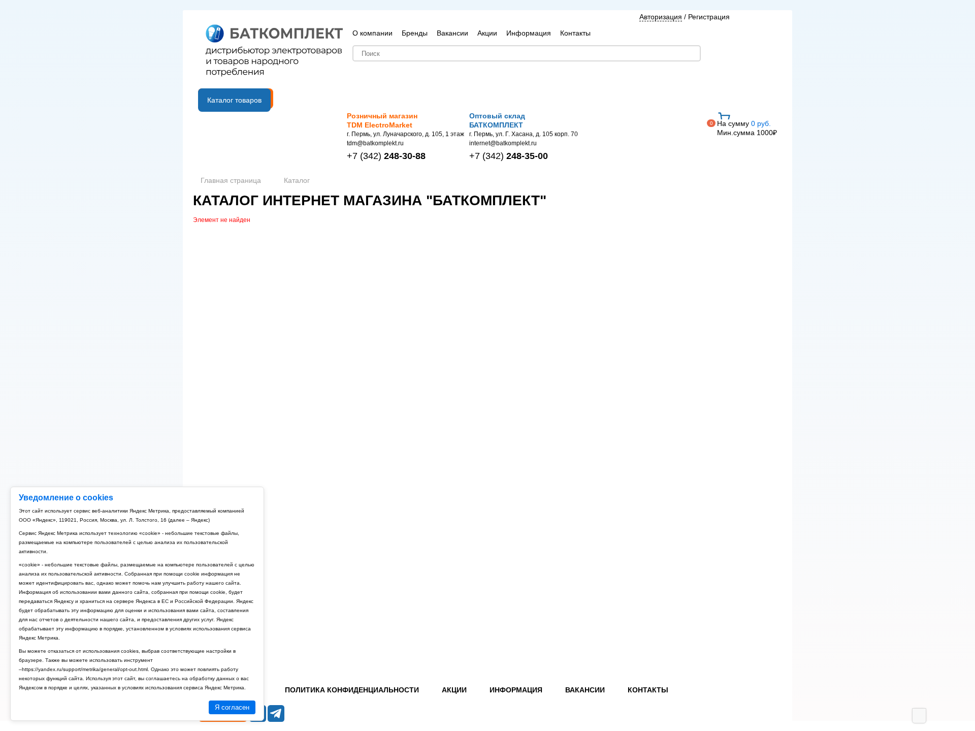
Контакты (575, 33)
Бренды (415, 33)
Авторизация (660, 17)
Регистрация (709, 17)
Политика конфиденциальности (352, 690)
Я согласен (232, 707)
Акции (487, 33)
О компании (372, 33)
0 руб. (747, 128)
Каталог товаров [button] (234, 100)
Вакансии (452, 33)
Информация (528, 33)
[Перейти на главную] (274, 51)
